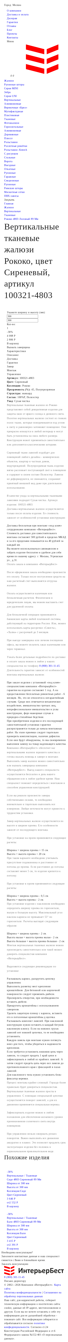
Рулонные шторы (14, 84)
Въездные (9, 165)
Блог (9, 30)
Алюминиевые (12, 130)
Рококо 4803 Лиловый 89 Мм (21, 219)
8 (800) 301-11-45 (49, 666)
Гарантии (12, 22)
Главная (8, 203)
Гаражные (10, 176)
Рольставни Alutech (15, 149)
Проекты (12, 33)
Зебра (7, 92)
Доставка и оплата (18, 14)
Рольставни (11, 142)
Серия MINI (11, 88)
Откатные (9, 169)
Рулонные (10, 173)
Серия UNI (10, 96)
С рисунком (11, 153)
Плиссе (8, 138)
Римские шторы (13, 188)
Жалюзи (9, 80)
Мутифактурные (13, 111)
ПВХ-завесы (11, 196)
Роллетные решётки (15, 146)
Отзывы (11, 26)
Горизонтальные (13, 126)
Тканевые (9, 119)
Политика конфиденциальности (23, 1292)
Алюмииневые (12, 103)
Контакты (12, 37)
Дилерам (12, 18)
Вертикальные (12, 100)
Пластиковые (11, 115)
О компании (14, 10)
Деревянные (11, 134)
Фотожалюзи (11, 123)
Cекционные (11, 180)
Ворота (8, 161)
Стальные (9, 157)
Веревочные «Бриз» (15, 107)
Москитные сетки (14, 192)
